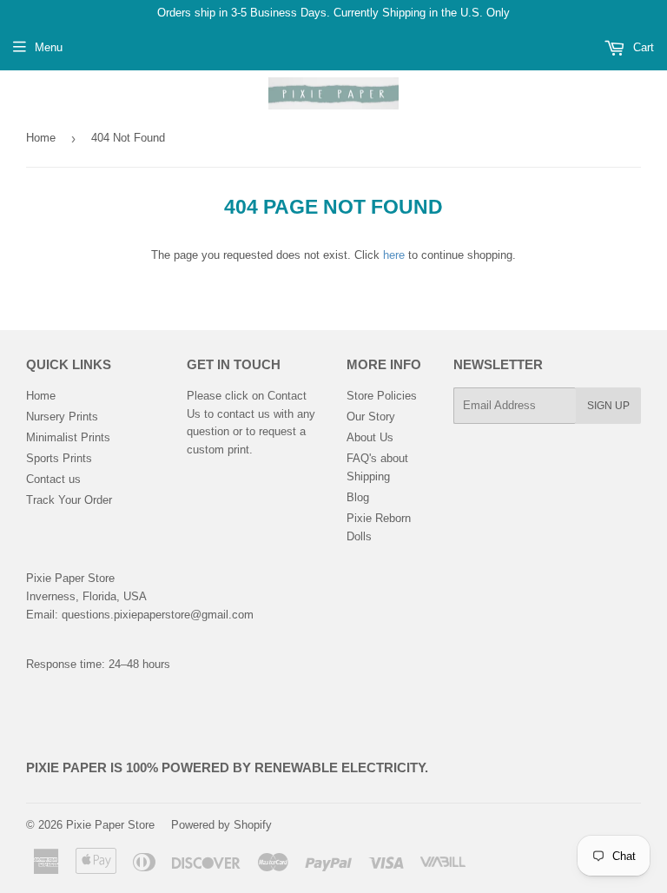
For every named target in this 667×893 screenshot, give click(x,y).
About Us (370, 437)
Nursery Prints (62, 416)
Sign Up (608, 406)
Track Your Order (69, 499)
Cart (642, 47)
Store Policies (382, 395)
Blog (358, 497)
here (394, 254)
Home (41, 137)
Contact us (53, 479)
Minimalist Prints (68, 437)
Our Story (371, 416)
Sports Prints (59, 458)
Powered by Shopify (221, 824)
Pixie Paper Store (110, 824)
